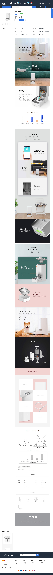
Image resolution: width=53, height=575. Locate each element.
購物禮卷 (25, 563)
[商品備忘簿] (43, 7)
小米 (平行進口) (21, 16)
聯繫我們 (33, 562)
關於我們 (17, 562)
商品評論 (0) (4, 28)
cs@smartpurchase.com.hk (7, 567)
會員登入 (40, 3)
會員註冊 (43, 3)
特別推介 (8, 531)
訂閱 (37, 554)
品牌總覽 (25, 562)
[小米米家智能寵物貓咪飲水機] (7, 538)
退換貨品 (33, 563)
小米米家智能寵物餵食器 (7, 9)
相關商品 (3, 531)
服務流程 (17, 563)
